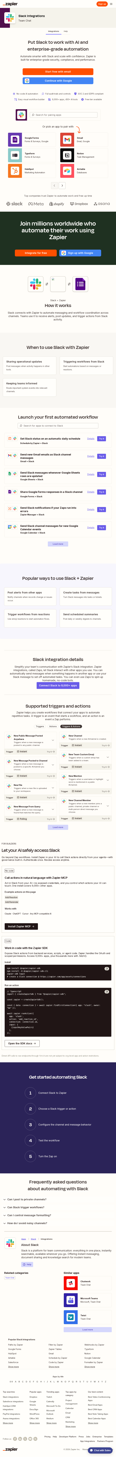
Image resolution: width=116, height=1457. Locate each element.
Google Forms (14, 1349)
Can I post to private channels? (26, 1199)
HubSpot (12, 1353)
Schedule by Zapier (58, 1358)
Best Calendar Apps (97, 1418)
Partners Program (105, 1441)
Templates (108, 1436)
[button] (58, 80)
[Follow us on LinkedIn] (20, 1439)
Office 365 (34, 1418)
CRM (67, 1417)
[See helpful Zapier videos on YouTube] (30, 1439)
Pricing (47, 1436)
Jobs (88, 1436)
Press (81, 1436)
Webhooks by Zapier (94, 1345)
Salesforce (13, 1362)
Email (67, 1413)
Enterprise (97, 1436)
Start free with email (58, 71)
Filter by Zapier (56, 1345)
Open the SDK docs (20, 1043)
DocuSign (34, 1409)
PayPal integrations (11, 1414)
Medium (50, 1418)
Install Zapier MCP (19, 926)
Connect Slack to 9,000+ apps (58, 685)
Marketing (69, 1422)
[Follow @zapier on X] (25, 1439)
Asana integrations (11, 1418)
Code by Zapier (56, 1362)
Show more (8, 1423)
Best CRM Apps (95, 1409)
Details (90, 438)
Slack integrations (11, 1397)
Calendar (69, 1408)
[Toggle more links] (21, 1367)
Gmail (51, 1353)
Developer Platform (67, 1436)
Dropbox (33, 1397)
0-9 (11, 1382)
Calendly (50, 1401)
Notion (87, 1353)
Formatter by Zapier (93, 1362)
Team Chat (24, 20)
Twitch (49, 1397)
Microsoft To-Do (53, 1406)
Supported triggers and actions (58, 706)
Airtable (11, 1358)
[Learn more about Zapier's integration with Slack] (10, 1243)
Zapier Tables (55, 1349)
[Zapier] (10, 4)
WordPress (34, 1414)
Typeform (89, 1349)
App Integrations (87, 1441)
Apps (23, 1239)
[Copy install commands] (107, 968)
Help (29, 1264)
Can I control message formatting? (29, 1215)
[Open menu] (111, 4)
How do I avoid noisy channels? (27, 1223)
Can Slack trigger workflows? (25, 1207)
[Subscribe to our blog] (35, 1439)
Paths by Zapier (15, 1345)
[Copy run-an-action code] (107, 991)
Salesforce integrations (13, 1401)
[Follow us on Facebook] (15, 1439)
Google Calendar (92, 1358)
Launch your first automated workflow (58, 417)
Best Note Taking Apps (98, 1414)
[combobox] (63, 115)
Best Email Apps (95, 1405)
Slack (33, 1239)
